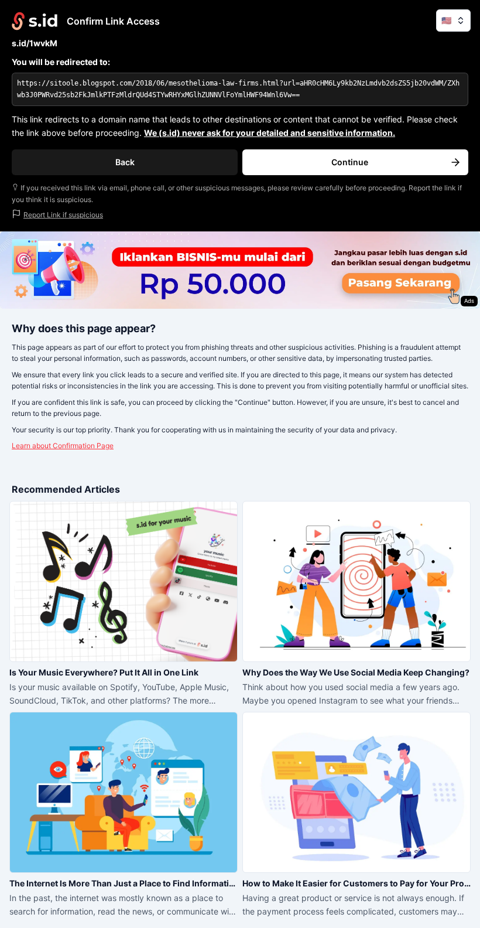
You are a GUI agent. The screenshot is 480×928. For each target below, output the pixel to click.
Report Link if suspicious (63, 214)
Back (125, 162)
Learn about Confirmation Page (63, 445)
